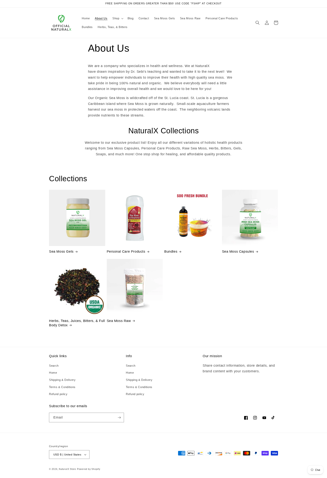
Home (53, 372)
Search (54, 365)
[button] (117, 18)
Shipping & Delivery (62, 379)
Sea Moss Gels (61, 251)
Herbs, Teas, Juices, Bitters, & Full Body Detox (77, 323)
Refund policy (58, 394)
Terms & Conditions (62, 387)
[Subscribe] (119, 418)
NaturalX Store (67, 469)
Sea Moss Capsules (238, 251)
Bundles (170, 251)
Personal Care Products (126, 251)
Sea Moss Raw (119, 321)
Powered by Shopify (88, 469)
